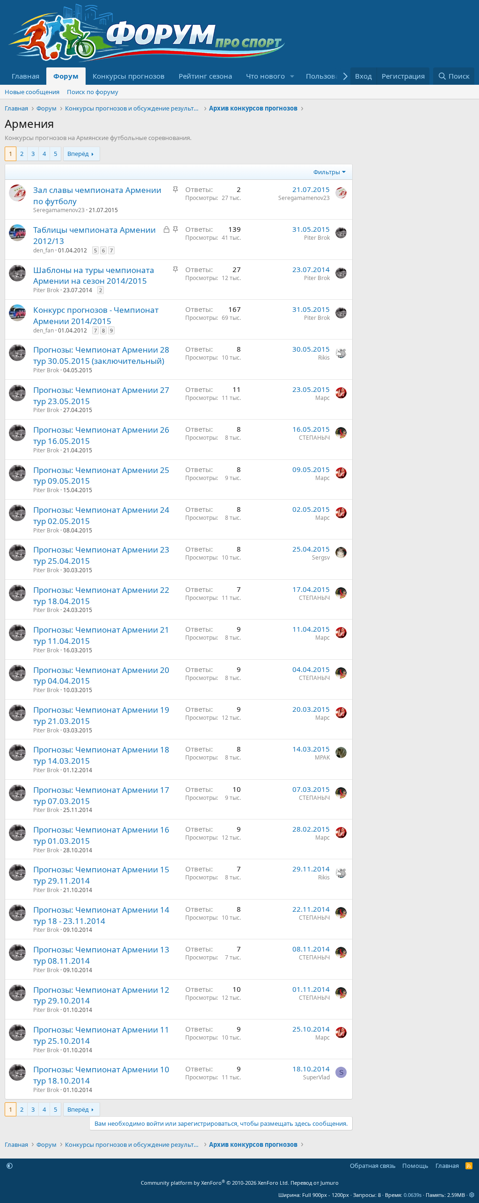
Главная (25, 76)
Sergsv (321, 557)
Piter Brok (317, 238)
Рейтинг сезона (205, 76)
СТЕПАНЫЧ (314, 438)
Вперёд (78, 153)
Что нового (265, 76)
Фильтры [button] (326, 172)
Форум (66, 76)
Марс (322, 398)
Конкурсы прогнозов (129, 76)
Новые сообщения (32, 92)
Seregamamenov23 (59, 210)
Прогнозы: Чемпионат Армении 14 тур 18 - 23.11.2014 (101, 915)
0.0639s (412, 1194)
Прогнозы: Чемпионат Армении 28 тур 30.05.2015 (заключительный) (101, 355)
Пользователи (330, 76)
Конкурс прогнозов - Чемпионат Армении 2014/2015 (96, 315)
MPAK (322, 757)
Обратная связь (373, 1165)
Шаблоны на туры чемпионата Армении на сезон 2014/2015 (93, 276)
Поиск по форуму (92, 92)
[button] (292, 76)
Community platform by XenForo (215, 1182)
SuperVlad (316, 1077)
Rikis (324, 358)
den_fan (43, 250)
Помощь (415, 1165)
